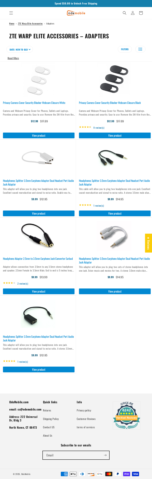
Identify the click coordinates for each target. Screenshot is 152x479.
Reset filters (13, 58)
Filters (125, 49)
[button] (11, 13)
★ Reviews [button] (148, 242)
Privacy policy (84, 410)
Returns (47, 410)
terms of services (86, 427)
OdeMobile (26, 474)
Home (11, 23)
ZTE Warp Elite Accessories (30, 23)
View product (38, 135)
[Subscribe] (105, 455)
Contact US (49, 427)
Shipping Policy (51, 419)
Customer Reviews (86, 419)
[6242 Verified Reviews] (126, 429)
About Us (47, 435)
